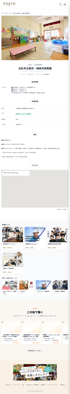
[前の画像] (4, 38)
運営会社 (62, 385)
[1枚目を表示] (31, 58)
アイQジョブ (28, 316)
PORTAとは (8, 385)
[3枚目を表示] (35, 58)
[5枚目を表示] (38, 58)
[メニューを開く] (64, 4)
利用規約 (43, 385)
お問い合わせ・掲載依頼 (32, 385)
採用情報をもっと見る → (35, 351)
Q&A (23, 385)
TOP (2, 13)
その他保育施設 (38, 64)
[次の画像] (65, 38)
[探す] (60, 4)
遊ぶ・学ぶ (8, 13)
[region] (35, 38)
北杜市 (30, 64)
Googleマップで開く (62, 209)
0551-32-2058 (23, 113)
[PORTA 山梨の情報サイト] (9, 4)
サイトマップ (16, 385)
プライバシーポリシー (52, 385)
